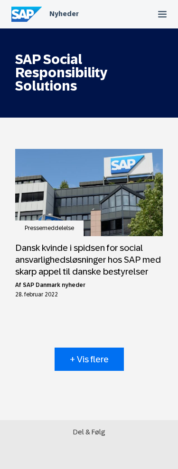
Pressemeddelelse (49, 228)
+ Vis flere (89, 359)
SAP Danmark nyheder (54, 285)
